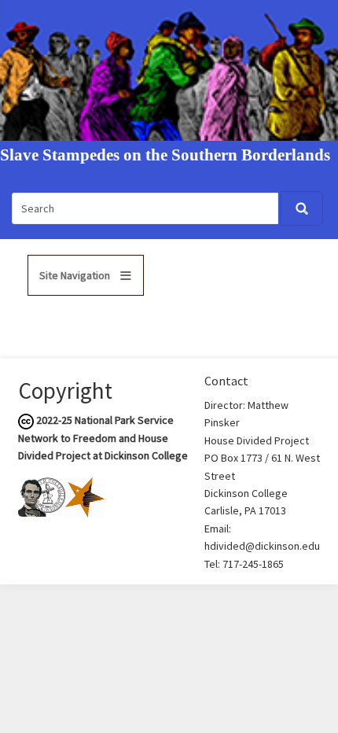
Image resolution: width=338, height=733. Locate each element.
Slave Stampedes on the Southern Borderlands (165, 155)
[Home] (169, 69)
